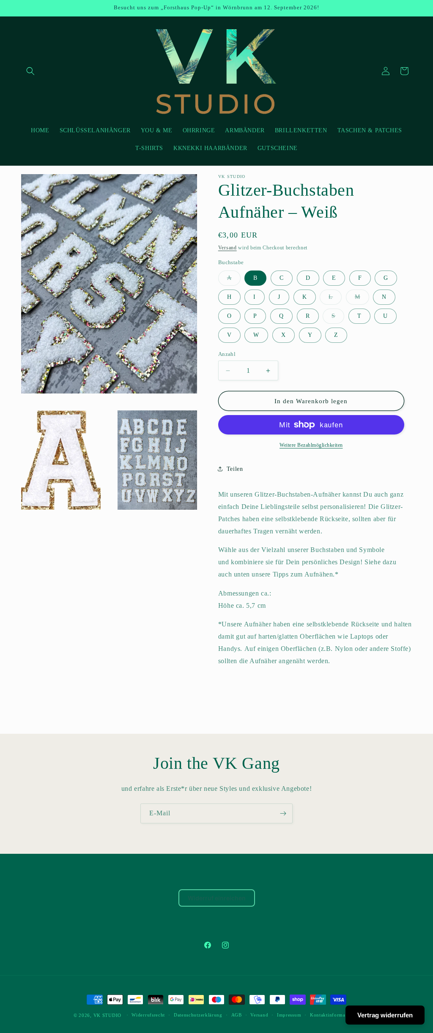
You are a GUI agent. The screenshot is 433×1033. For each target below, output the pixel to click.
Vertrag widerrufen (385, 1015)
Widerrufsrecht (148, 1014)
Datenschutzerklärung (198, 1014)
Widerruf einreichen (217, 898)
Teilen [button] (235, 469)
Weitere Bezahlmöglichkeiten (311, 445)
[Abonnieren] (283, 813)
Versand (227, 248)
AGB (236, 1014)
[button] (30, 71)
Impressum (289, 1014)
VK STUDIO (107, 1015)
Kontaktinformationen (334, 1014)
